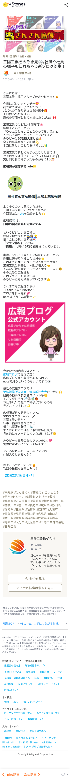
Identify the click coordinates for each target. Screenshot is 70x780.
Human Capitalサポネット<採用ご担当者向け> (27, 746)
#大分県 (19, 522)
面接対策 (9, 684)
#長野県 (33, 505)
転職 (6, 701)
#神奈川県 (9, 505)
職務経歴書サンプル (35, 665)
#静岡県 (55, 505)
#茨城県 (36, 501)
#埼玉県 (58, 501)
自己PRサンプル (12, 671)
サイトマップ (49, 738)
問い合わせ (8, 742)
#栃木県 (47, 501)
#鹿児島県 (31, 522)
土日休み (20, 730)
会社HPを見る (35, 578)
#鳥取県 (8, 514)
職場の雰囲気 (10, 56)
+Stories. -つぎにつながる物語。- (41, 623)
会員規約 (7, 738)
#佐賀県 (41, 518)
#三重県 (19, 509)
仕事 (59, 677)
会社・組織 (25, 56)
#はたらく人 (22, 492)
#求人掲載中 (22, 501)
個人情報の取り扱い (26, 738)
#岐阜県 (44, 505)
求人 (15, 701)
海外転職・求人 (35, 719)
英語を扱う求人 (38, 730)
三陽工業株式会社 (22, 73)
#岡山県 (30, 514)
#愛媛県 (19, 518)
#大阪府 (52, 509)
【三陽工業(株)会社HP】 (19, 475)
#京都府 (41, 509)
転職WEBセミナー (13, 690)
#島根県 (19, 514)
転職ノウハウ (25, 684)
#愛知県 (8, 509)
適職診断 (48, 677)
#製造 (51, 497)
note (21, 213)
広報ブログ (10, 374)
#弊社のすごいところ (45, 492)
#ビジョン (17, 497)
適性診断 (44, 671)
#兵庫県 (8, 501)
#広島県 (41, 514)
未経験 (7, 730)
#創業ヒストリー (36, 497)
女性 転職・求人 (13, 719)
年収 (36, 677)
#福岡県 (30, 518)
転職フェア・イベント (48, 684)
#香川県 (8, 518)
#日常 (6, 497)
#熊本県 (8, 522)
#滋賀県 (30, 509)
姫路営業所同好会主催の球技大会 (25, 392)
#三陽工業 (9, 526)
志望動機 (30, 671)
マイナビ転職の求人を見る (35, 587)
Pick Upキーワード (33, 701)
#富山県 (22, 505)
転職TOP (8, 623)
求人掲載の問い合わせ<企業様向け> (37, 742)
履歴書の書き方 (12, 665)
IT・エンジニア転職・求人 (18, 713)
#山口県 (52, 514)
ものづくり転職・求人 (48, 713)
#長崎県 (52, 518)
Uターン (57, 671)
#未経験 (8, 492)
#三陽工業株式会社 (51, 522)
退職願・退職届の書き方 (17, 677)
